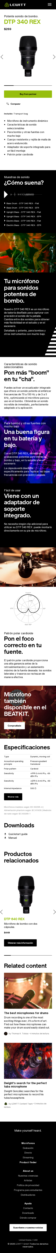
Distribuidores (28, 1194)
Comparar (15, 103)
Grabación (28, 1148)
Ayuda (28, 1203)
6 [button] (41, 955)
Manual (12, 838)
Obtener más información (20, 942)
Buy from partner (28, 94)
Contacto (28, 1208)
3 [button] (28, 85)
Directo (28, 1152)
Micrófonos (28, 1143)
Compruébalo (14, 725)
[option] (28, 56)
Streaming (28, 1157)
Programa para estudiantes (28, 1190)
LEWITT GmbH (22, 1243)
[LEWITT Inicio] (15, 6)
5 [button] (47, 85)
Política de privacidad (28, 1185)
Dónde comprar (28, 1217)
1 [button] (9, 85)
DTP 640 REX (14, 919)
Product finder (28, 1162)
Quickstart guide (18, 834)
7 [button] (48, 955)
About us (28, 1171)
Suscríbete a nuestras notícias (28, 1227)
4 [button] (37, 85)
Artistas (28, 1180)
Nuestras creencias (28, 1175)
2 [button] (18, 85)
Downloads (28, 1213)
